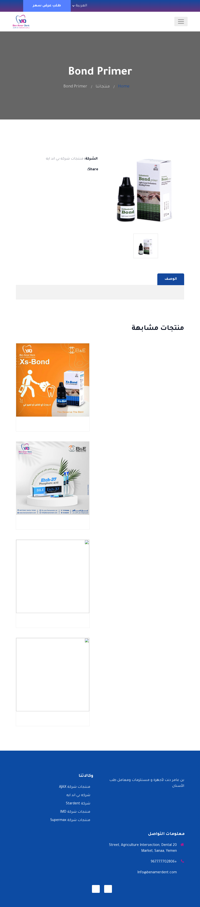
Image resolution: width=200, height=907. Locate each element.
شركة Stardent (78, 804)
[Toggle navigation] (181, 21)
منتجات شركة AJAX (74, 787)
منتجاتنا (103, 87)
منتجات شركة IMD (75, 812)
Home (124, 87)
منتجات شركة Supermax (70, 820)
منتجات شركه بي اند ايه (64, 159)
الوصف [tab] (171, 279)
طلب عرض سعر (47, 6)
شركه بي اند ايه (78, 796)
